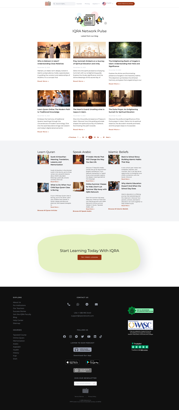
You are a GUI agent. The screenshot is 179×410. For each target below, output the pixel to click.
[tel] (68, 304)
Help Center (18, 320)
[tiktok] (100, 336)
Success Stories (19, 311)
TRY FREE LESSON (89, 257)
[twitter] (82, 336)
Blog (15, 317)
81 (104, 137)
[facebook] (64, 336)
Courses (79, 4)
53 (95, 137)
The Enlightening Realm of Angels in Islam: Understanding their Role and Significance (124, 63)
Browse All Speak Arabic (82, 211)
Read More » (43, 81)
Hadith (16, 350)
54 (98, 137)
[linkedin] (95, 336)
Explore (95, 4)
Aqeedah (17, 347)
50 (83, 137)
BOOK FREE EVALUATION (125, 3)
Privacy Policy (92, 396)
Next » (108, 137)
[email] (96, 304)
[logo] (85, 391)
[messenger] (87, 304)
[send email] (94, 384)
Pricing (87, 4)
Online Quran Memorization (19, 339)
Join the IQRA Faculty (22, 314)
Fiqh (15, 356)
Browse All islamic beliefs (118, 209)
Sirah (15, 359)
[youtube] (88, 336)
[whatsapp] (78, 304)
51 (86, 137)
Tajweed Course (19, 335)
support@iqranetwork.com (82, 316)
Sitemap (16, 323)
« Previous (72, 137)
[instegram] (70, 336)
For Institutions (19, 305)
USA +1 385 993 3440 (82, 313)
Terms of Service (79, 396)
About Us (17, 302)
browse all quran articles (47, 210)
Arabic (15, 344)
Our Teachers (18, 308)
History (16, 353)
